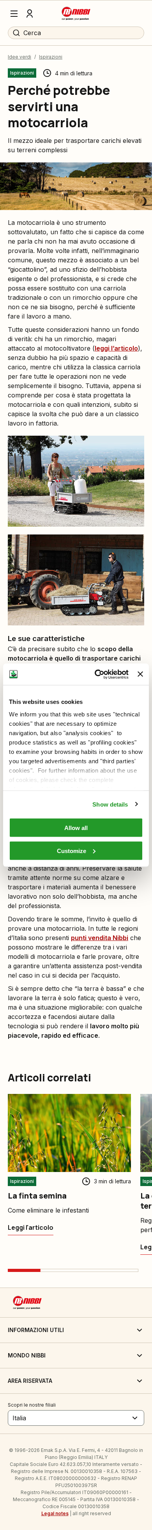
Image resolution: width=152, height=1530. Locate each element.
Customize (71, 850)
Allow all (76, 828)
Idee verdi (19, 57)
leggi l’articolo (116, 348)
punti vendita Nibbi (99, 938)
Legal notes (55, 1513)
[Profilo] (29, 13)
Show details (110, 804)
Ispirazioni (50, 57)
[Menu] (14, 13)
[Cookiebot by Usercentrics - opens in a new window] (97, 674)
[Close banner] (140, 674)
